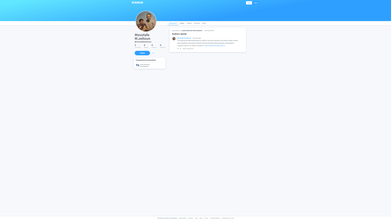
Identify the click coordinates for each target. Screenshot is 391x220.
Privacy (206, 218)
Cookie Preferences (215, 218)
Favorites (197, 23)
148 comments (209, 30)
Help (196, 218)
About (204, 23)
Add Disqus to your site (228, 218)
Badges (182, 23)
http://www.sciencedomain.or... (215, 46)
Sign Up (256, 3)
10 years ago (196, 38)
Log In (249, 3)
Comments (173, 23)
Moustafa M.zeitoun (184, 38)
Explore (189, 23)
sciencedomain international (192, 30)
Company (190, 218)
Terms (201, 218)
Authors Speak (179, 33)
